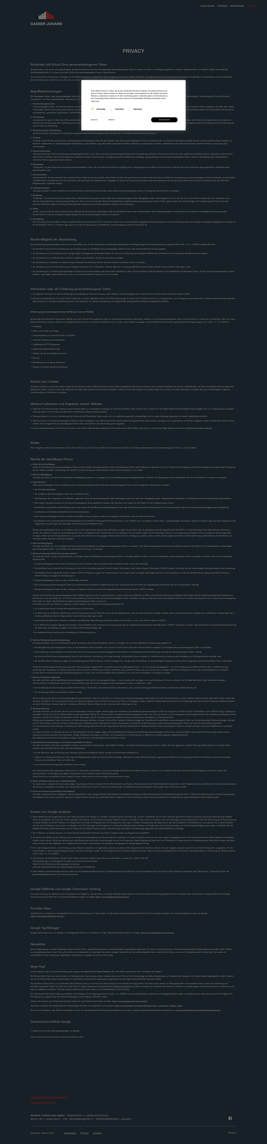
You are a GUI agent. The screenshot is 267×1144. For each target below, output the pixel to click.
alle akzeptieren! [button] (164, 120)
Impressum (70, 1132)
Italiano (232, 1132)
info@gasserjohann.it (49, 1097)
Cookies (97, 1132)
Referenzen (237, 5)
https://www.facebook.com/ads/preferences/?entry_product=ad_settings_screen (148, 1005)
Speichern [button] (94, 120)
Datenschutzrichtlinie (122, 986)
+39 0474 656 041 (43, 1103)
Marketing (137, 109)
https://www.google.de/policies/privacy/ (112, 896)
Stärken (222, 5)
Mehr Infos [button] (95, 101)
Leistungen (207, 5)
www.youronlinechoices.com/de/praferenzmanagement (197, 1010)
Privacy (85, 1132)
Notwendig (100, 109)
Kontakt (252, 5)
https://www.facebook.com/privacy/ (127, 1001)
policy (145, 1001)
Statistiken (119, 109)
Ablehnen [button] (111, 120)
